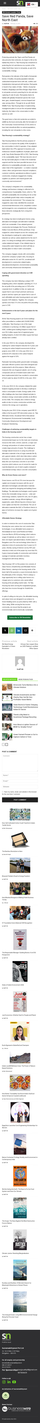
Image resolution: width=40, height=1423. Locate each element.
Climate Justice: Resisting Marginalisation (15, 1253)
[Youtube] (14, 1382)
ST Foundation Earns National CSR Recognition (17, 923)
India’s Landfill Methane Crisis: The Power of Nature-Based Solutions (19, 1067)
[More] (32, 630)
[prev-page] (3, 744)
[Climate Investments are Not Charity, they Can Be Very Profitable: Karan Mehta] (7, 697)
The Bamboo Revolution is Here (12, 851)
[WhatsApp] (12, 630)
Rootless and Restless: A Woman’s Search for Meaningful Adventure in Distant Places (16, 1284)
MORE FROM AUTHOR (26, 679)
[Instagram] (4, 1382)
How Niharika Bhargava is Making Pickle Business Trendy (18, 899)
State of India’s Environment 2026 (13, 985)
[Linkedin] (19, 630)
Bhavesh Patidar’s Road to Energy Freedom (16, 876)
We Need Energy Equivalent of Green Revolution (8, 646)
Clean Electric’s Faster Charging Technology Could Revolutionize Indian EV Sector (25, 707)
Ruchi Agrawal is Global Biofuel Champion (15, 1045)
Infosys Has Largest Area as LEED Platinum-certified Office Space (29, 646)
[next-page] (6, 744)
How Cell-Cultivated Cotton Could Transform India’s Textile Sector (18, 824)
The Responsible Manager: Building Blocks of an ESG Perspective (19, 954)
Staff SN (6, 23)
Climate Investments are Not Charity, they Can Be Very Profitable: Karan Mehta (24, 697)
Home (4, 9)
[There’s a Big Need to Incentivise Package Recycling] (7, 717)
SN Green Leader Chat (14, 9)
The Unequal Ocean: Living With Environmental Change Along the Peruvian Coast (19, 1316)
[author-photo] (20, 666)
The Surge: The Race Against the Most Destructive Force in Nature (18, 1222)
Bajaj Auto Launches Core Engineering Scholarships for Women (20, 1126)
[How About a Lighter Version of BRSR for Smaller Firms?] (7, 727)
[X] (5, 630)
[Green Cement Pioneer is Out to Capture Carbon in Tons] (7, 736)
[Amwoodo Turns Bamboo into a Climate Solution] (7, 687)
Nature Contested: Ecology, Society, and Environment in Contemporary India (20, 1158)
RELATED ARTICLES (9, 679)
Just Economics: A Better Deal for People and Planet (19, 1015)
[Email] (25, 630)
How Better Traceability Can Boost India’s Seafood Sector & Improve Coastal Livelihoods (18, 1095)
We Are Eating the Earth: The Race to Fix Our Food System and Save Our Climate (18, 1190)
